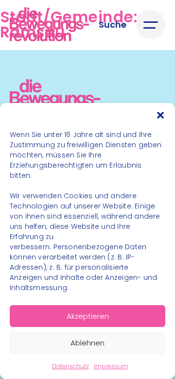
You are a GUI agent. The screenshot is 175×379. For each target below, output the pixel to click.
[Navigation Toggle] (150, 24)
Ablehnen (87, 343)
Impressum (111, 366)
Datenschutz (70, 366)
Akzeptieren (88, 316)
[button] (160, 115)
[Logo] (49, 24)
